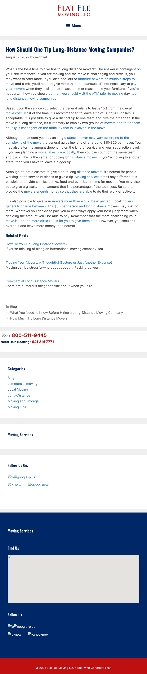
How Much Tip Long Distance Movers (39, 318)
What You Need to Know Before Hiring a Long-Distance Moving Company (66, 313)
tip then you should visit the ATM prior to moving (86, 93)
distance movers (85, 157)
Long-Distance (19, 395)
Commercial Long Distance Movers (32, 281)
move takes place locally (56, 152)
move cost (14, 113)
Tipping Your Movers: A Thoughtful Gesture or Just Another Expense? (59, 262)
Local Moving (18, 389)
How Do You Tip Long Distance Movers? (36, 244)
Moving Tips (17, 407)
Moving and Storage (23, 401)
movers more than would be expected (81, 201)
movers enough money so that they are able (58, 191)
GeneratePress (101, 668)
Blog (13, 307)
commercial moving (22, 383)
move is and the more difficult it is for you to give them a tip (51, 221)
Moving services (87, 177)
